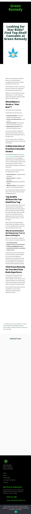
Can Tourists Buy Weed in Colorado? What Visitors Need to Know (15, 400)
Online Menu (6, 477)
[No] (29, 509)
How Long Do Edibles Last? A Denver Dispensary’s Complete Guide (14, 438)
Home (4, 473)
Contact (5, 482)
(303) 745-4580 (11, 497)
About (5, 475)
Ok (16, 511)
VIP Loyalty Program (9, 480)
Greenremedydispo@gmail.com (15, 500)
